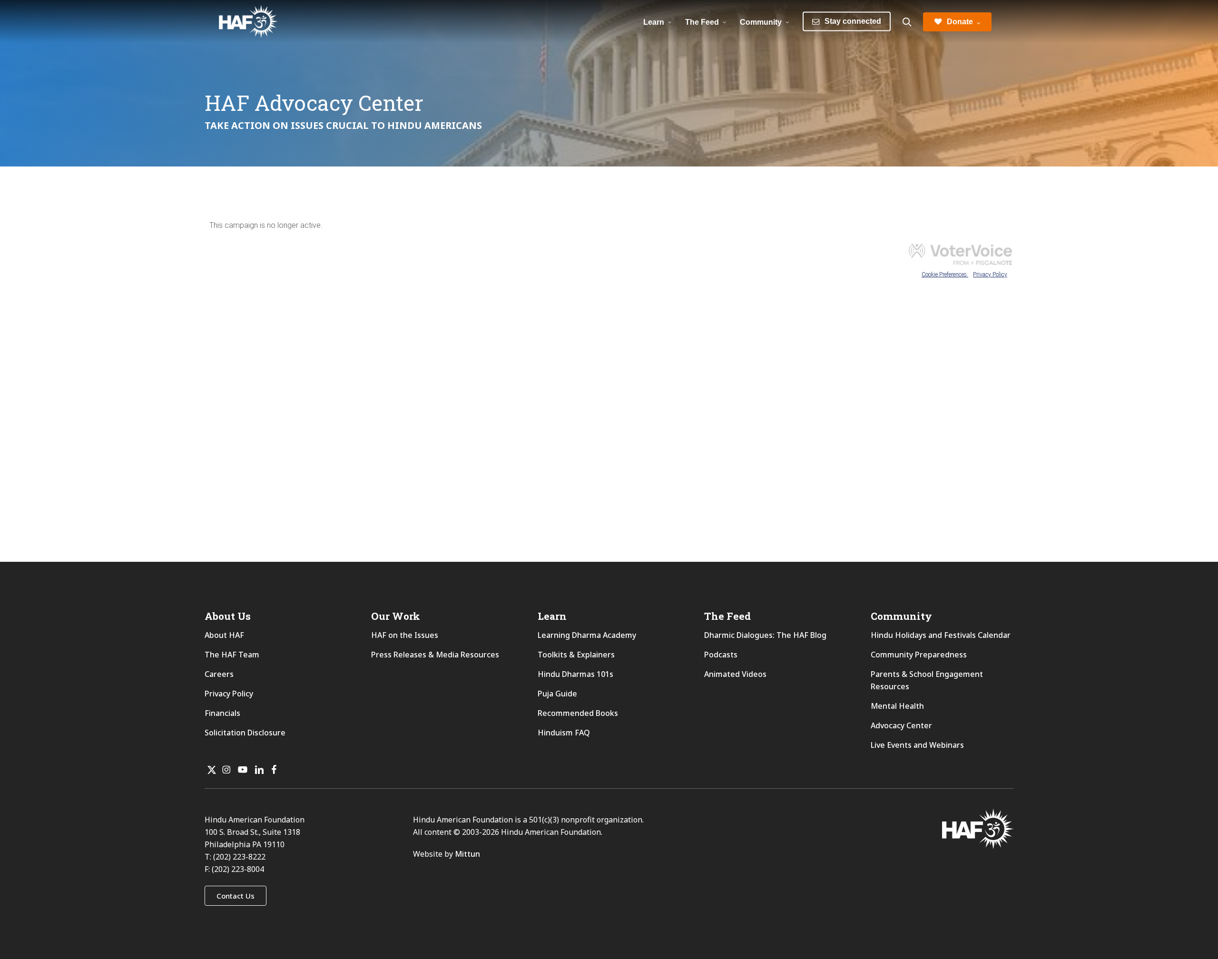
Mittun (467, 854)
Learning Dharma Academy (588, 635)
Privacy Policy (229, 693)
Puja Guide (557, 693)
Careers (219, 674)
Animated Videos (735, 674)
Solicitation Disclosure (245, 732)
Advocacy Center (901, 725)
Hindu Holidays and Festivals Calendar (941, 635)
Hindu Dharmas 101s (575, 674)
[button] (235, 896)
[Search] (906, 22)
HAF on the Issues (404, 635)
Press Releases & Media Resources (435, 654)
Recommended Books (578, 713)
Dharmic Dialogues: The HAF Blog (765, 635)
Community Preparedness (919, 654)
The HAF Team (232, 654)
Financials (222, 713)
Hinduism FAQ (564, 732)
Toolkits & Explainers (576, 654)
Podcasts (720, 654)
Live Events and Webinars (917, 745)
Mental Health (897, 706)
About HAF (224, 635)
